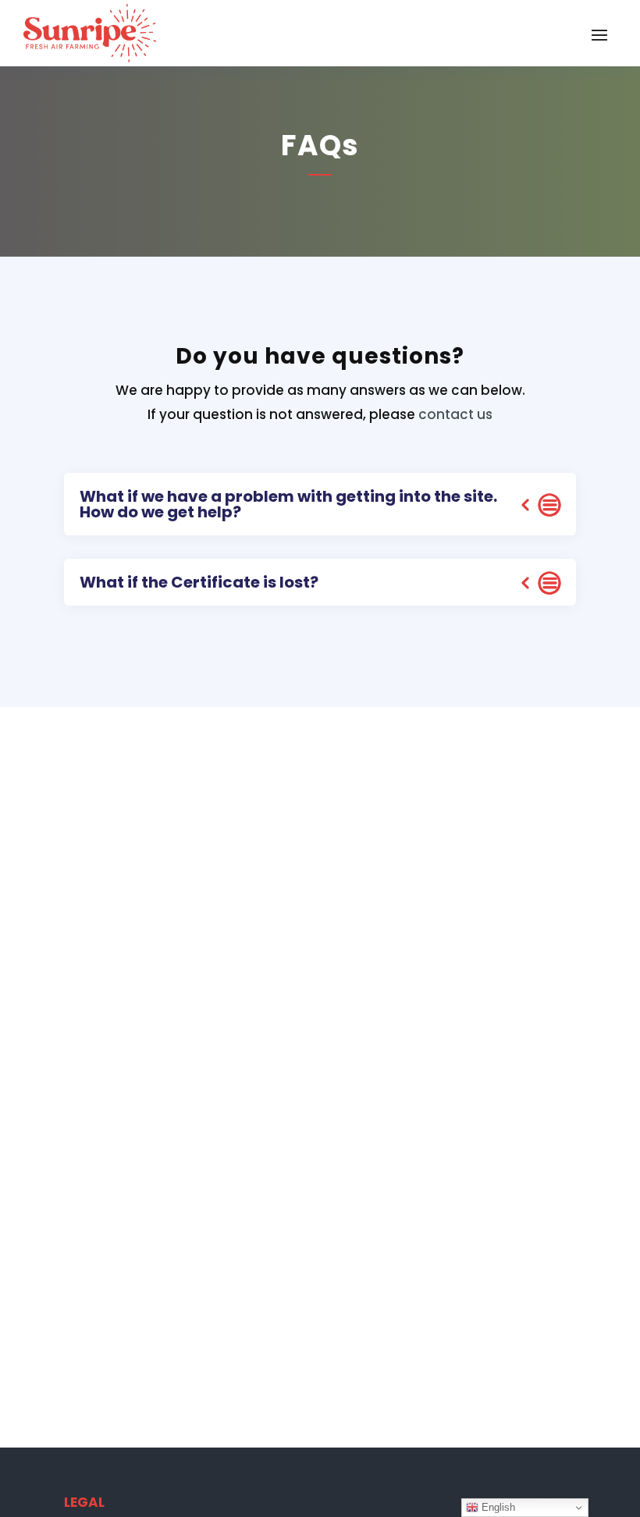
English (496, 1507)
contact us (455, 414)
